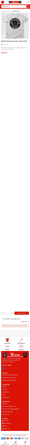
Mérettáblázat (21, 343)
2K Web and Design (20, 435)
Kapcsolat (21, 349)
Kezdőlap (3, 11)
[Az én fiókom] (28, 2)
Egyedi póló (7, 343)
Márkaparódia (15, 11)
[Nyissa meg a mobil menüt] (2, 2)
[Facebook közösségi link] (28, 321)
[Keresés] (27, 6)
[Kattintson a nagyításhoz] (3, 36)
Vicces (9, 11)
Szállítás (7, 349)
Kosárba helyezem (21, 313)
